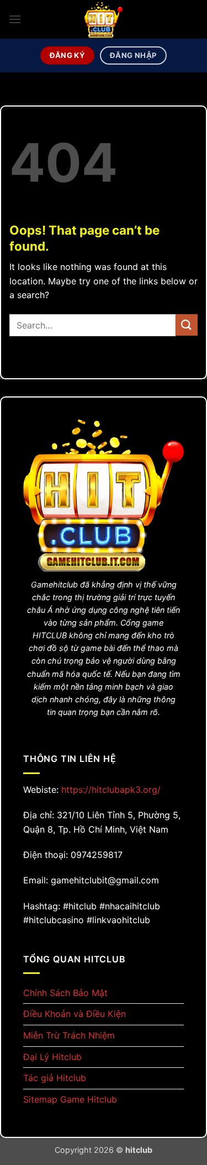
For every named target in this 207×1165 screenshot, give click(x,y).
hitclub (138, 1150)
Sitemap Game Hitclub (70, 1099)
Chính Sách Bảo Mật (65, 992)
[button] (15, 19)
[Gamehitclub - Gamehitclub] (104, 19)
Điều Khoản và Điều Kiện (74, 1013)
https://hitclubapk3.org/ (111, 789)
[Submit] (187, 325)
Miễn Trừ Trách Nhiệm (69, 1035)
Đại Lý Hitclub (52, 1056)
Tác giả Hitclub (54, 1077)
